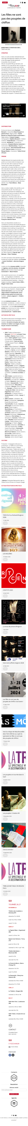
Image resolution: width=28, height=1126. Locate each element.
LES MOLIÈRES (7, 554)
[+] (5, 523)
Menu (5, 2)
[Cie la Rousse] (14, 6)
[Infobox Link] (17, 1030)
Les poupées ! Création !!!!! (11, 813)
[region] (13, 36)
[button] (7, 44)
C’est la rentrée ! (8, 850)
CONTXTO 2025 (8, 590)
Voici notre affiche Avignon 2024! (13, 663)
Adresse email (14, 1087)
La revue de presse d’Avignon (12, 626)
